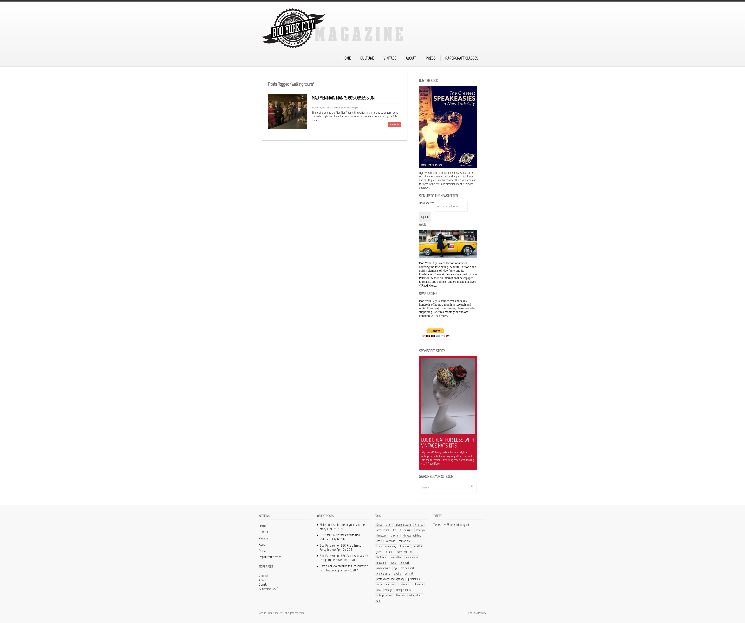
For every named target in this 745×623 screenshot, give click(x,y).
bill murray (406, 530)
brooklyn (420, 530)
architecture (382, 530)
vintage (388, 590)
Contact (263, 576)
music (393, 562)
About (411, 58)
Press (431, 58)
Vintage (390, 58)
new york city (383, 568)
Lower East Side (404, 552)
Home (346, 58)
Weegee (400, 595)
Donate (263, 584)
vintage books (403, 590)
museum (381, 562)
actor (389, 524)
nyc (395, 568)
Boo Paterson (348, 107)
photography (383, 573)
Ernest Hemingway (386, 546)
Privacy (482, 613)
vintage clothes (384, 595)
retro (379, 584)
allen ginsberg (403, 524)
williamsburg (415, 595)
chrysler (395, 535)
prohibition (414, 579)
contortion (404, 541)
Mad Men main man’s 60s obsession (343, 98)
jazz (378, 552)
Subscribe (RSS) (268, 589)
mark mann (411, 557)
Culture (367, 58)
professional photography (390, 579)
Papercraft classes (461, 58)
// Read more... (440, 315)
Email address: (427, 203)
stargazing (391, 584)
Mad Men (381, 557)
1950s (379, 524)
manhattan (396, 557)
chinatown (381, 535)
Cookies (472, 613)
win (378, 600)
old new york (407, 568)
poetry (397, 573)
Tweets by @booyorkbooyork (451, 525)
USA (378, 590)
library (388, 552)
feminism (405, 546)
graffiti (418, 546)
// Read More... (428, 285)
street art (406, 584)
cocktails (390, 541)
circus (379, 541)
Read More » (394, 124)
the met (419, 584)
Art (394, 530)
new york (404, 562)
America (419, 524)
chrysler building (412, 535)
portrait (409, 573)
